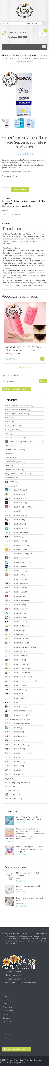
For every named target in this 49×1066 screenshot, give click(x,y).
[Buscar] (44, 23)
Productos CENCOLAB (17, 545)
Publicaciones (8, 1010)
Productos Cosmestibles (18, 558)
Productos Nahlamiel (17, 655)
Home (5, 55)
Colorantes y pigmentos (18, 441)
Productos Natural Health (18, 677)
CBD (6, 433)
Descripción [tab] (6, 223)
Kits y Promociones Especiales (16, 473)
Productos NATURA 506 (18, 668)
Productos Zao (14, 766)
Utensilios (12, 794)
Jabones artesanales (12, 470)
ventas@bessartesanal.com (15, 979)
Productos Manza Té (17, 638)
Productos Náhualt (16, 660)
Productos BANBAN (16, 502)
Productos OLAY (15, 702)
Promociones (8, 1007)
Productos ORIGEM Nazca (19, 711)
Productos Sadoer (16, 732)
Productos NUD (15, 694)
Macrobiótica (10, 477)
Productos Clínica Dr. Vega (19, 553)
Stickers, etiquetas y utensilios (16, 782)
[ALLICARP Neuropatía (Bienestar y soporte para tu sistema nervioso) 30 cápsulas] (9, 850)
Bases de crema (11, 425)
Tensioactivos (10, 786)
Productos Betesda (16, 519)
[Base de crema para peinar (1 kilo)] (9, 889)
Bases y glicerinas (12, 429)
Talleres (6, 1014)
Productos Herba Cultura (18, 600)
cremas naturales (25, 206)
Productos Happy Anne (18, 596)
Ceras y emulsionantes (13, 437)
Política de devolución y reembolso (13, 1062)
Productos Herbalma (17, 604)
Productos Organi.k (16, 706)
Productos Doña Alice (17, 575)
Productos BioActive (16, 528)
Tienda (5, 999)
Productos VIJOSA (15, 761)
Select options (42, 359)
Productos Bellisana (16, 515)
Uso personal (7, 203)
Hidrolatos (9, 458)
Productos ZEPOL (16, 770)
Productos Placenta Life (18, 723)
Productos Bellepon (16, 511)
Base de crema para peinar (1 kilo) (29, 886)
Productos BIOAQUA (17, 532)
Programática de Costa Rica (17, 1060)
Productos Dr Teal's (16, 579)
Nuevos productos (10, 1003)
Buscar (42, 381)
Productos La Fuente (17, 621)
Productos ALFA (15, 494)
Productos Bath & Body (18, 507)
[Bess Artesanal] (24, 11)
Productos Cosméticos (24, 55)
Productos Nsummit (16, 689)
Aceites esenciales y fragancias (17, 409)
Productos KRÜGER (16, 617)
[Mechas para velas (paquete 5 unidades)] (9, 876)
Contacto (6, 1018)
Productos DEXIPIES (16, 570)
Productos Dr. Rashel (17, 583)
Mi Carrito (7, 1021)
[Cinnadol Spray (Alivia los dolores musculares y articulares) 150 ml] (9, 820)
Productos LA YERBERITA (19, 626)
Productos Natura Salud (18, 672)
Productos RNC (15, 727)
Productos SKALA (15, 736)
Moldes (12, 481)
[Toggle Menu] (44, 47)
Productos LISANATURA (18, 634)
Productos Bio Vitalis (17, 524)
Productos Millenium (17, 651)
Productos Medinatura (17, 643)
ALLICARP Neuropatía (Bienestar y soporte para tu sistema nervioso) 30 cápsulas (29, 849)
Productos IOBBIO (16, 613)
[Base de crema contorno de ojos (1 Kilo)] (9, 901)
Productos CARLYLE (16, 541)
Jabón (7, 466)
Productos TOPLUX (16, 749)
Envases (8, 446)
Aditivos (8, 418)
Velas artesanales (11, 798)
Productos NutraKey (16, 698)
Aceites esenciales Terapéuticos (17, 405)
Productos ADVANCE (17, 490)
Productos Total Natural (18, 753)
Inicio (5, 996)
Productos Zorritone (16, 774)
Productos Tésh (15, 740)
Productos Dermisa (16, 566)
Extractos (8, 454)
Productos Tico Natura (17, 744)
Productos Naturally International (21, 681)
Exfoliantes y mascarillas (14, 450)
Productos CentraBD (17, 549)
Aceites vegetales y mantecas (16, 413)
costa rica (13, 206)
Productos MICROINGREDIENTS (21, 647)
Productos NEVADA (37, 201)
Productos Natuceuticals (18, 664)
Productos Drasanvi (16, 587)
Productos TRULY (15, 757)
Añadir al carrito (20, 190)
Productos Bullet (15, 536)
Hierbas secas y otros (13, 462)
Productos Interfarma (17, 609)
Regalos (8, 778)
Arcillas (7, 421)
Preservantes (10, 486)
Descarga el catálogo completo (17, 389)
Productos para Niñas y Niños (16, 719)
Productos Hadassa (16, 592)
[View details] (25, 322)
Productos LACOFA (16, 630)
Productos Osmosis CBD (18, 715)
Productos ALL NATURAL (18, 498)
